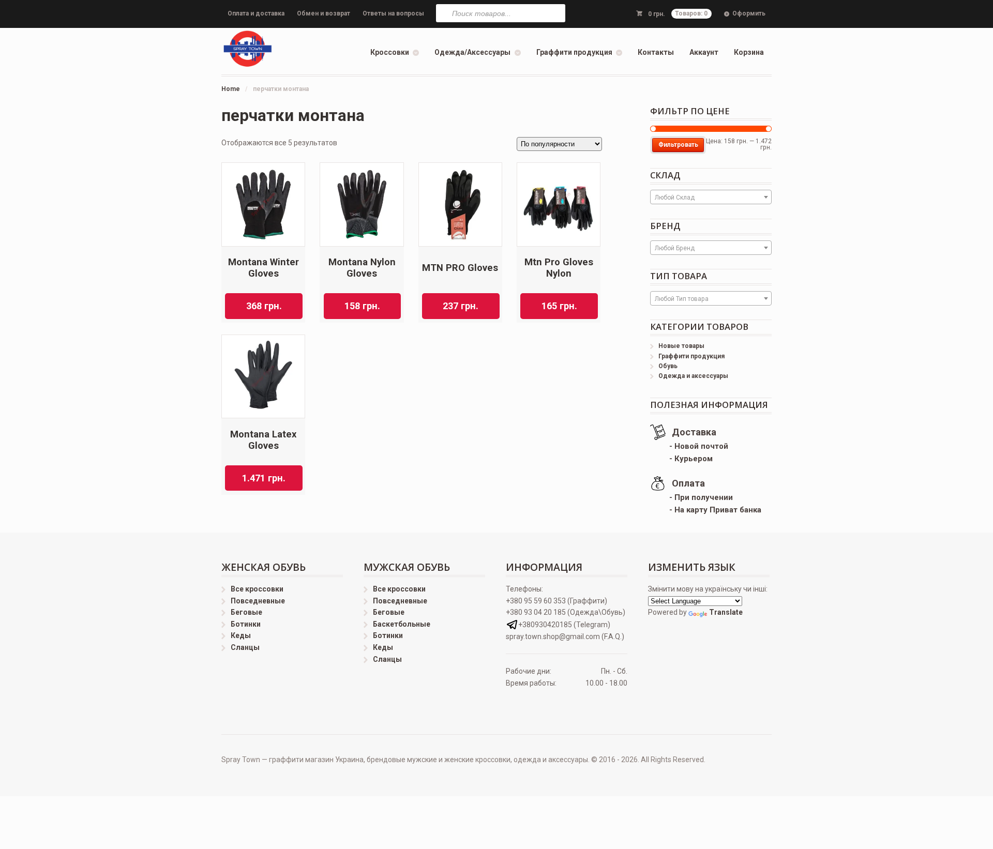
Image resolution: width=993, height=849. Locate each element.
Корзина (749, 52)
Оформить (748, 13)
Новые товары (681, 346)
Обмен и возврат (323, 13)
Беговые (246, 612)
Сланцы (245, 647)
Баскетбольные (401, 624)
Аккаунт (703, 52)
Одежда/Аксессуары (472, 52)
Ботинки (246, 624)
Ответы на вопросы (393, 13)
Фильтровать (678, 144)
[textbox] (711, 197)
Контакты (656, 52)
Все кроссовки (257, 589)
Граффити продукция (574, 52)
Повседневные (258, 601)
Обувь (668, 366)
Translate (726, 612)
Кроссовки (389, 52)
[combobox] (711, 197)
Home (230, 89)
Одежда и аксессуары (693, 376)
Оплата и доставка (256, 13)
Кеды (241, 635)
